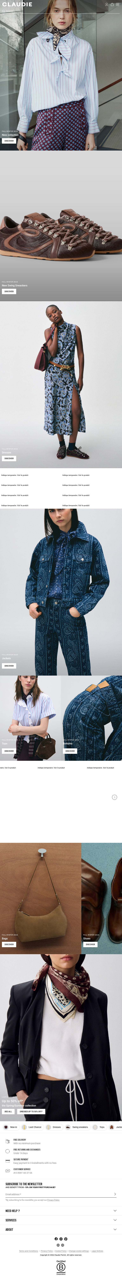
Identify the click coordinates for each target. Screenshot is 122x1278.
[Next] (114, 797)
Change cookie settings (79, 1251)
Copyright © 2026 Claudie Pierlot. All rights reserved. (61, 1255)
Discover (9, 141)
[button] (106, 4)
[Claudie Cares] (61, 1267)
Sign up (115, 1194)
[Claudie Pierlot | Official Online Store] (17, 4)
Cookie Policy (61, 1251)
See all (8, 1111)
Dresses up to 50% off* (31, 1111)
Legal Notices (97, 1251)
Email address (12, 1194)
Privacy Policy (46, 1251)
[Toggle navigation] (118, 4)
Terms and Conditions (28, 1251)
